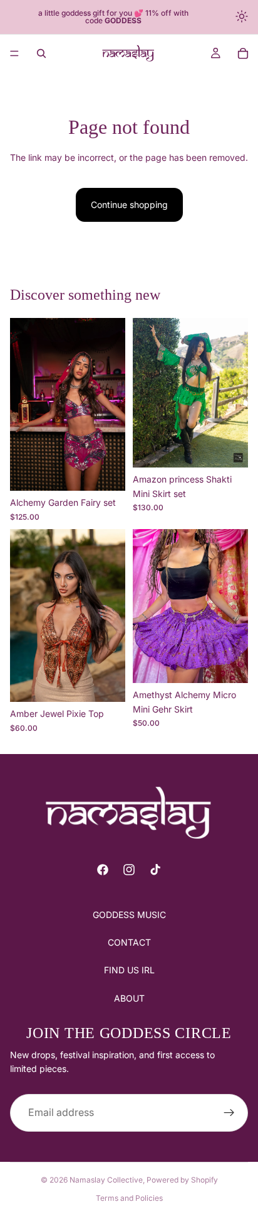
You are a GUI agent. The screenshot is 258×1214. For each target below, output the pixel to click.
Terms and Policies (129, 1198)
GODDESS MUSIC (129, 914)
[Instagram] (129, 870)
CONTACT (129, 942)
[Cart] (243, 53)
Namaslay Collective (106, 1179)
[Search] (41, 53)
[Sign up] (229, 1113)
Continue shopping (129, 204)
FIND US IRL (129, 970)
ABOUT (129, 998)
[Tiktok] (155, 870)
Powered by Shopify (182, 1179)
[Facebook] (103, 870)
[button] (242, 17)
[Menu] (14, 53)
